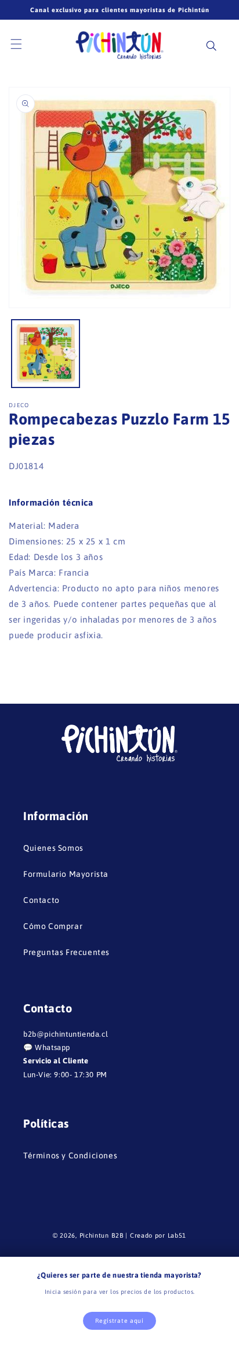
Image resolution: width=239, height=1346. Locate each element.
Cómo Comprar (52, 926)
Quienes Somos (53, 848)
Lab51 (177, 1235)
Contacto (41, 900)
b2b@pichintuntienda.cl (65, 1034)
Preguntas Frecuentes (66, 952)
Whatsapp (52, 1047)
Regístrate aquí (119, 1320)
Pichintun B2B (101, 1235)
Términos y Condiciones (70, 1155)
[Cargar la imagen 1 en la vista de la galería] (45, 353)
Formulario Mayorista (65, 874)
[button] (23, 44)
